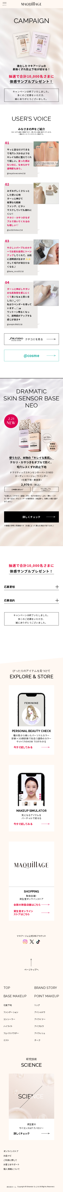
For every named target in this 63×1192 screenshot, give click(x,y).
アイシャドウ (39, 1012)
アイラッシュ (39, 1033)
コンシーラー (9, 1019)
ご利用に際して (10, 1160)
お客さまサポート (11, 1164)
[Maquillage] (31, 4)
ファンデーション (11, 1012)
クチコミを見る (34, 339)
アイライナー (40, 1019)
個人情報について (12, 1168)
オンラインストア (11, 1151)
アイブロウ (39, 1026)
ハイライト (8, 1026)
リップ (37, 1005)
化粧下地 (8, 1005)
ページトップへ (31, 969)
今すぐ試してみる (23, 747)
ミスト (6, 1040)
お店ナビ (8, 1155)
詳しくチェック (31, 517)
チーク (37, 1040)
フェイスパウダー (11, 1033)
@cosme (31, 355)
